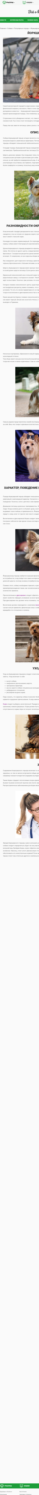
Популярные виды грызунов (4, 14)
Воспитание (21, 1491)
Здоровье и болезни (4, 8)
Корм (5, 704)
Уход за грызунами (4, 16)
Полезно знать (33, 20)
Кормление (4, 11)
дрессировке (21, 595)
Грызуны (9, 2)
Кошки (29, 2)
